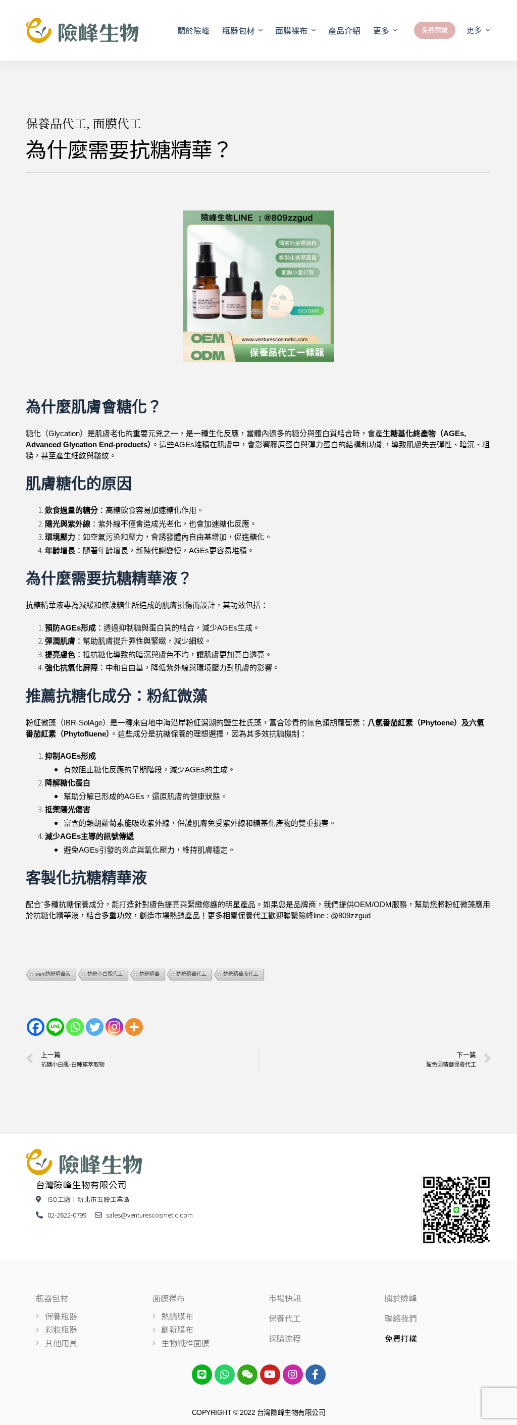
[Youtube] (270, 1374)
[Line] (55, 1027)
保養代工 (285, 1318)
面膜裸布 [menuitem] (291, 30)
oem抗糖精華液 (53, 974)
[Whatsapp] (75, 1027)
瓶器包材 (52, 1298)
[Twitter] (95, 1027)
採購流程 (285, 1338)
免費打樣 (401, 1338)
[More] (134, 1027)
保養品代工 (56, 123)
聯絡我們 (401, 1318)
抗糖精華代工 (191, 974)
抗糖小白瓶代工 (105, 974)
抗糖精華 (149, 974)
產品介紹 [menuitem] (344, 30)
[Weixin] (247, 1374)
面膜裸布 (168, 1298)
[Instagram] (114, 1027)
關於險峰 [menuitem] (193, 30)
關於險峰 (401, 1298)
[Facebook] (35, 1027)
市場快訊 (285, 1298)
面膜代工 (117, 123)
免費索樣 (435, 30)
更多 (381, 30)
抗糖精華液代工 (240, 974)
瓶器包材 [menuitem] (238, 30)
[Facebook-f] (315, 1374)
